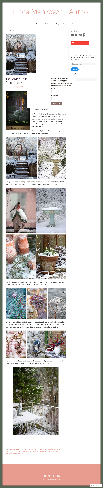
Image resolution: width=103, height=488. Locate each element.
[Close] (75, 73)
